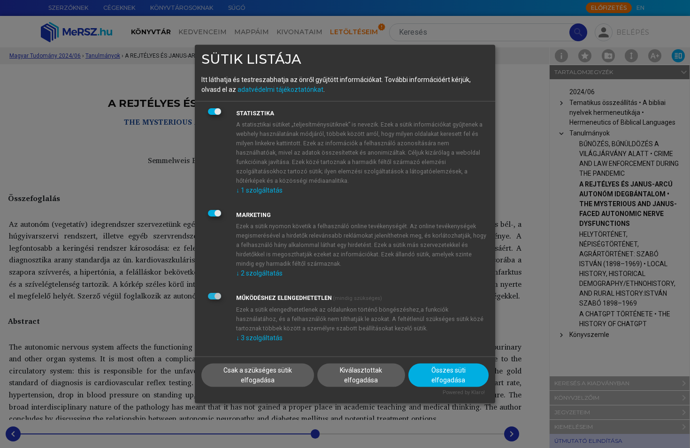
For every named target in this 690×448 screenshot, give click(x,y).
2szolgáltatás (259, 272)
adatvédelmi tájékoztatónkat (280, 89)
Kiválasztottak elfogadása (361, 375)
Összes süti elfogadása (448, 375)
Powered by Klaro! (464, 392)
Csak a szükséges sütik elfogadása (257, 375)
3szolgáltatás (259, 337)
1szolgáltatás (259, 190)
